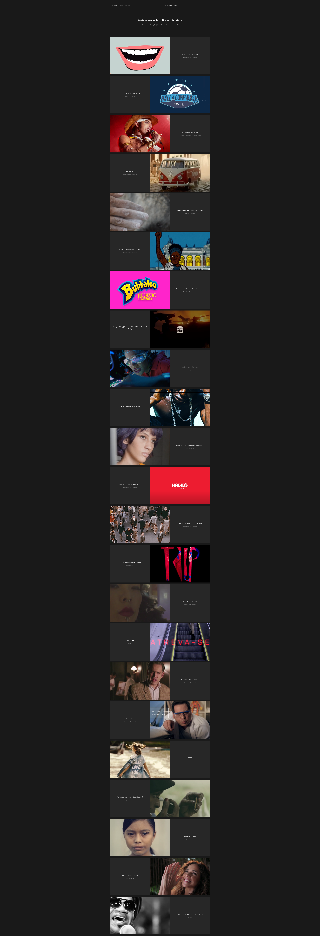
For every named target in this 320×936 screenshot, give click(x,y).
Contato (127, 5)
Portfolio (115, 5)
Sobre (121, 5)
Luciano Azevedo (172, 5)
